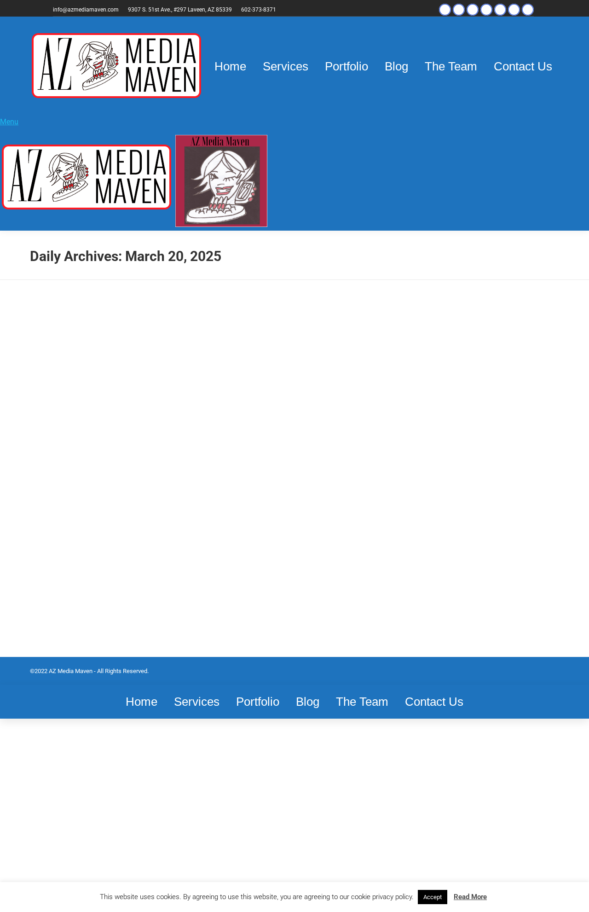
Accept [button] (432, 897)
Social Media (58, 483)
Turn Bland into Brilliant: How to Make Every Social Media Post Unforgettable (105, 454)
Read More (470, 897)
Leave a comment (64, 493)
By (107, 483)
